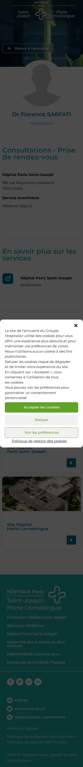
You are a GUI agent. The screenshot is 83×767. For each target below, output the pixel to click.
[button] (76, 325)
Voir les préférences (41, 432)
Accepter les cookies (42, 407)
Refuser (41, 420)
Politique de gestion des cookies (39, 441)
